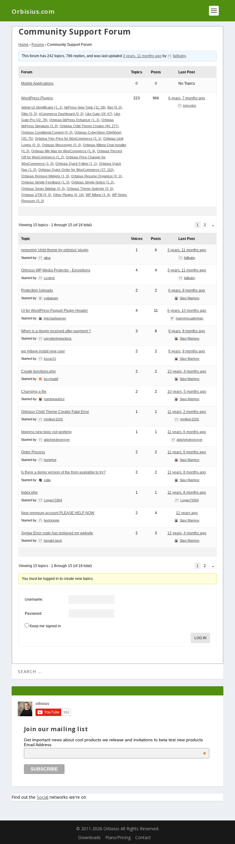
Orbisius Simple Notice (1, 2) (92, 182)
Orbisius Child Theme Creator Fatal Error (55, 412)
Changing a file (34, 391)
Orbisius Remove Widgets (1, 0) (45, 176)
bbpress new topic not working (46, 432)
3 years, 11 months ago (142, 56)
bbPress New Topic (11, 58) (85, 107)
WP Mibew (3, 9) (98, 195)
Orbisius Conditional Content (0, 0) (47, 132)
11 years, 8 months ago (186, 472)
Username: (34, 599)
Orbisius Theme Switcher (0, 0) (90, 188)
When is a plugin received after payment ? (56, 331)
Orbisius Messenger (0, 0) (61, 145)
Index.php (29, 492)
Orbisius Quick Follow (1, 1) (76, 163)
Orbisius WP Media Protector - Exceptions (55, 270)
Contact (143, 837)
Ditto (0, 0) (29, 114)
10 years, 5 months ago (186, 391)
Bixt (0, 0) (114, 107)
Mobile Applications (37, 83)
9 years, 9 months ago (186, 351)
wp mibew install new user (43, 351)
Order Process (33, 452)
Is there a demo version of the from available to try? (63, 472)
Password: (33, 613)
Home (23, 44)
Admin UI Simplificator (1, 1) (41, 107)
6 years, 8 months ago (186, 290)
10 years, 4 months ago (186, 371)
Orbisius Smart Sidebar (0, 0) (43, 188)
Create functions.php (38, 371)
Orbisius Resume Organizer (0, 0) (96, 176)
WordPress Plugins (37, 98)
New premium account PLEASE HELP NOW (57, 513)
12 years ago (187, 513)
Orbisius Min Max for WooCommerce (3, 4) (63, 151)
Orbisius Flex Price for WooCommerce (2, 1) (68, 138)
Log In (200, 638)
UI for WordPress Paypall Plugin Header (54, 310)
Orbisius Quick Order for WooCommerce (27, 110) (76, 169)
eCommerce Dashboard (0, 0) (61, 114)
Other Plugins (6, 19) (68, 195)
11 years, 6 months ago (186, 432)
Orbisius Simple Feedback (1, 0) (45, 182)
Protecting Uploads (37, 290)
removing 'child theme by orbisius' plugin (54, 250)
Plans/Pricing (118, 837)
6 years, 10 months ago (186, 310)
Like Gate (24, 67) (98, 114)
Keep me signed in (45, 626)
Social (42, 797)
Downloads (89, 837)
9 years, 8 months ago (186, 331)
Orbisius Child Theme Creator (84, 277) (89, 126)
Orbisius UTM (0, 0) (36, 195)
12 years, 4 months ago (186, 533)
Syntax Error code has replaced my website (57, 533)
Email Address (115, 744)
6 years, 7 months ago (186, 98)
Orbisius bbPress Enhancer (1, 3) (74, 120)
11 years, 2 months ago (186, 412)
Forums (38, 44)
